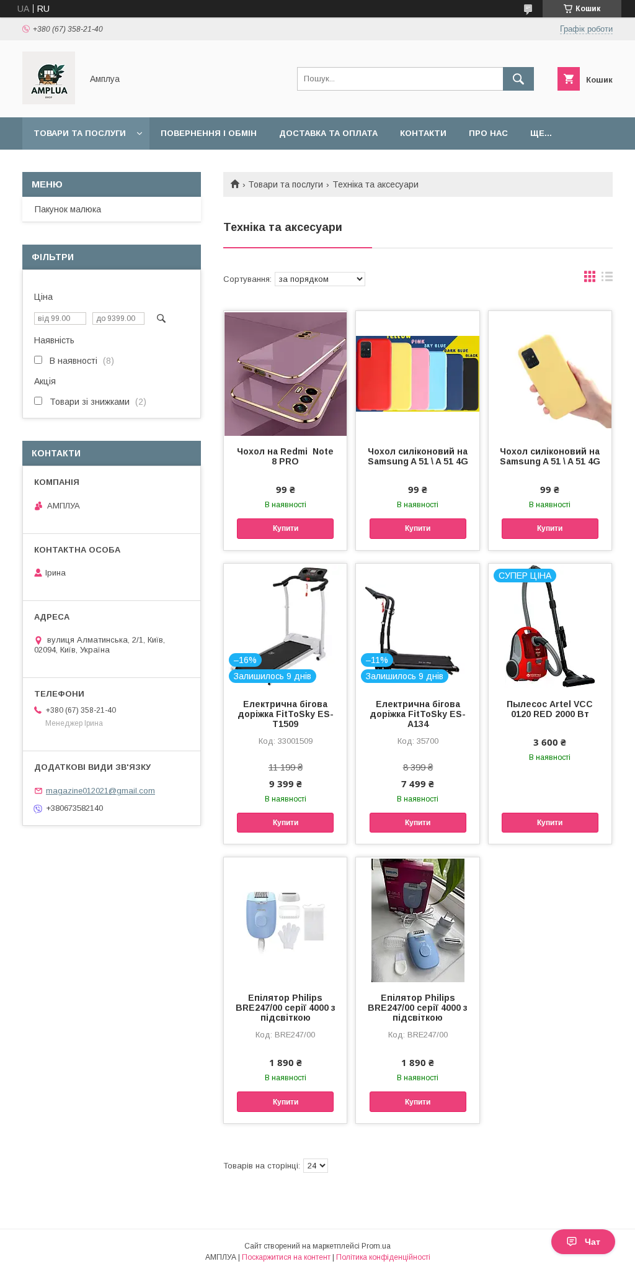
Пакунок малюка (68, 209)
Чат (592, 1242)
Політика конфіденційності (383, 1257)
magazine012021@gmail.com (100, 790)
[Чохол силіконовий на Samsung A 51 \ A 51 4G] (417, 373)
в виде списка (607, 279)
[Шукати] (518, 79)
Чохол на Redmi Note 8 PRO (285, 456)
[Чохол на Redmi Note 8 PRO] (285, 373)
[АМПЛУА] (48, 101)
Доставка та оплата (328, 133)
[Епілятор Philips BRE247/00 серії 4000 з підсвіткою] (285, 919)
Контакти (423, 133)
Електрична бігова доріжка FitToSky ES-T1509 (286, 714)
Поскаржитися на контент (286, 1257)
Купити (285, 528)
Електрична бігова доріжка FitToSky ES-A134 (418, 714)
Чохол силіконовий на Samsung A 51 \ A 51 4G (418, 456)
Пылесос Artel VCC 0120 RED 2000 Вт (550, 709)
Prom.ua (376, 1246)
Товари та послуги (79, 133)
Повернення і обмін (209, 133)
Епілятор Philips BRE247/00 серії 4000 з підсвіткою (285, 1008)
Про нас (488, 133)
